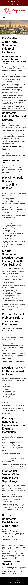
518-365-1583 (17, 1)
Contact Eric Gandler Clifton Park (11, 563)
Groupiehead (21, 580)
